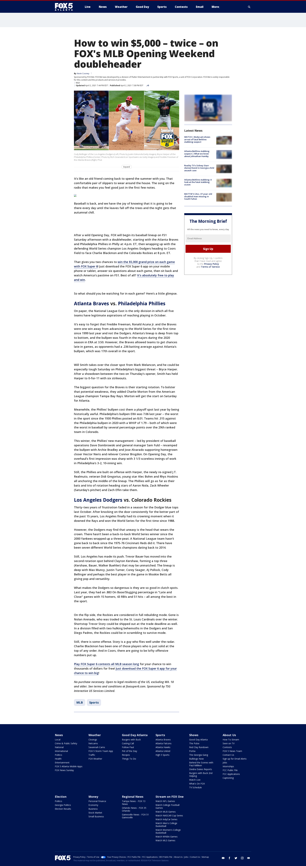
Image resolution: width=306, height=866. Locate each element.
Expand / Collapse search (249, 6)
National (59, 747)
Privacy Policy (211, 263)
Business (93, 808)
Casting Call (128, 743)
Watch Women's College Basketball (168, 831)
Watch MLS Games (165, 840)
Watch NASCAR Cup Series (169, 815)
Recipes (126, 754)
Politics (58, 754)
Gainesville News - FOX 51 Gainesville (135, 816)
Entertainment (62, 762)
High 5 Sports (162, 754)
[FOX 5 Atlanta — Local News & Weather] (65, 7)
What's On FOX (197, 783)
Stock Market (95, 812)
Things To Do (129, 758)
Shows (193, 735)
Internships (228, 766)
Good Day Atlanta (135, 735)
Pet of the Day (129, 751)
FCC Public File (230, 770)
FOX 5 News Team (232, 751)
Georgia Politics (63, 804)
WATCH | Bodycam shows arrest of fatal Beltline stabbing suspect (197, 139)
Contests (227, 747)
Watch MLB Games (166, 811)
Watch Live (194, 779)
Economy (93, 804)
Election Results (63, 808)
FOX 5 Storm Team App (100, 751)
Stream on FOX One (170, 797)
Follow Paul (128, 747)
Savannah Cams (96, 747)
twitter (235, 858)
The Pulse (194, 743)
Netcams (93, 743)
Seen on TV (228, 743)
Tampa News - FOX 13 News (133, 803)
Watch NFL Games (165, 801)
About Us (229, 735)
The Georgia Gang (198, 754)
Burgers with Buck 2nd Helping (200, 774)
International (61, 751)
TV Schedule (195, 787)
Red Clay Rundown (198, 747)
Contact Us (228, 754)
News (59, 735)
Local (57, 739)
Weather (94, 735)
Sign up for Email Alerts (235, 758)
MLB (78, 82)
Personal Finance (97, 801)
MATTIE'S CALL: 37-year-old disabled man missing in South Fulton (198, 196)
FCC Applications (231, 774)
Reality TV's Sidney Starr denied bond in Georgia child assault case (199, 168)
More (215, 7)
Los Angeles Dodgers (98, 500)
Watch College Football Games (167, 806)
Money (93, 797)
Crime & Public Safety (66, 743)
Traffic (91, 754)
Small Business (96, 816)
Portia (192, 751)
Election (60, 797)
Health (58, 758)
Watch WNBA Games (167, 836)
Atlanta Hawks (163, 747)
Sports (94, 702)
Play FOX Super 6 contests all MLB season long (106, 664)
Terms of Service (210, 266)
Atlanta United (163, 751)
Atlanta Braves (91, 303)
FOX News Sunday (64, 770)
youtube (223, 858)
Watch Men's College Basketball (166, 825)
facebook (229, 858)
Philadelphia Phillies (141, 303)
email (248, 858)
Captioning (228, 777)
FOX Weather (95, 758)
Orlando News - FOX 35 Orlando (134, 809)
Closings (92, 739)
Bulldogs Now (196, 758)
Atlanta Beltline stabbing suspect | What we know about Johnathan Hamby (196, 153)
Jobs (225, 762)
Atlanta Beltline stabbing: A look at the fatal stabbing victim (198, 182)
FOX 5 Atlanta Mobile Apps (68, 766)
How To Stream (231, 739)
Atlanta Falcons (163, 743)
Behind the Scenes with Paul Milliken (201, 764)
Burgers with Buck (131, 739)
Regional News (132, 797)
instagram (242, 858)
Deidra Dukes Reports (200, 769)
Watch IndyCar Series (166, 819)
